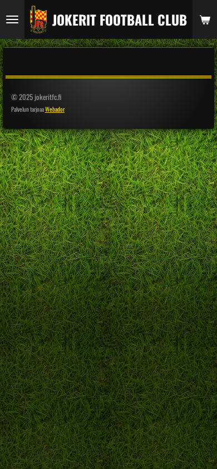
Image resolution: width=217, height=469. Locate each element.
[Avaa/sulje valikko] (12, 19)
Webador (55, 108)
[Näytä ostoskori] (205, 19)
